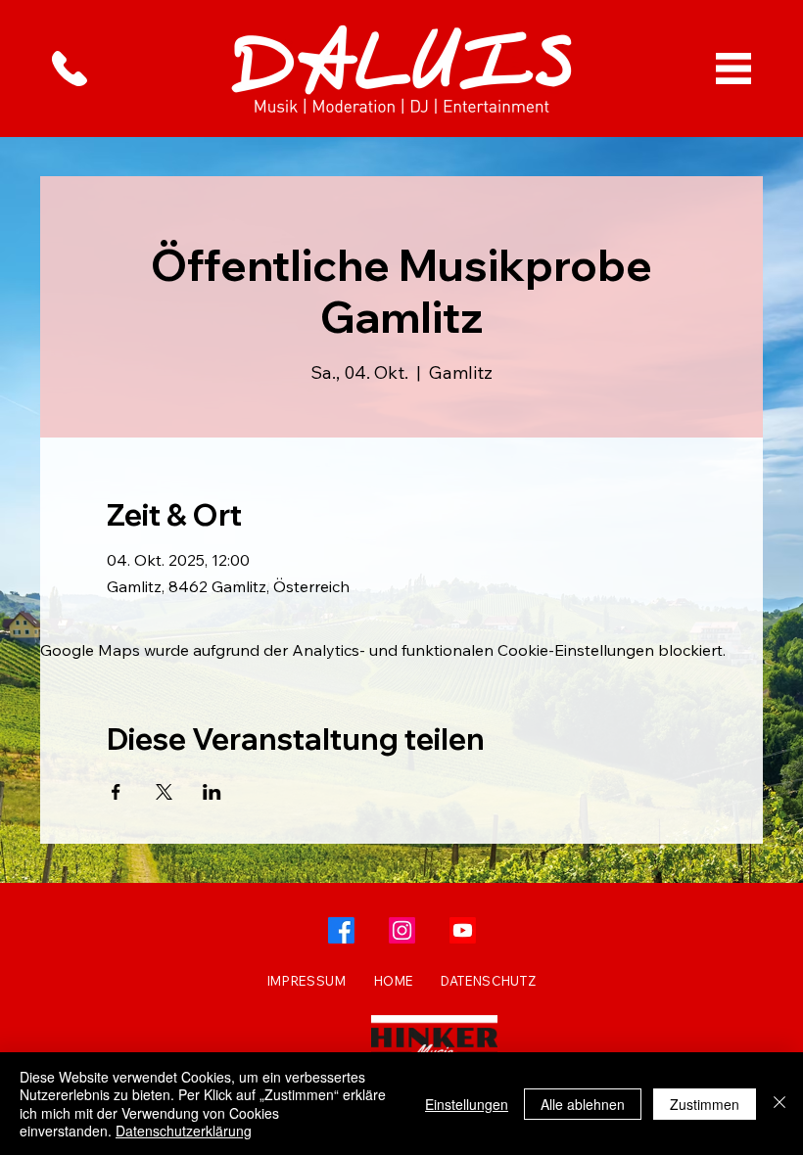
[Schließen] (779, 1103)
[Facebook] (341, 930)
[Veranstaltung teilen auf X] (164, 792)
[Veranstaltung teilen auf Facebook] (116, 792)
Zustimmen (704, 1104)
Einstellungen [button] (466, 1104)
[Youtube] (462, 930)
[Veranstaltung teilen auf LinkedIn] (212, 792)
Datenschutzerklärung (184, 1130)
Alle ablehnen (583, 1104)
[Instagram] (402, 930)
